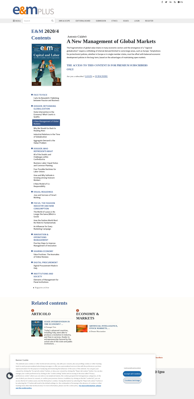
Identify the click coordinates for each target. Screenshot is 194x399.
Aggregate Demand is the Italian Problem (44, 141)
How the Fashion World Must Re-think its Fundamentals (46, 221)
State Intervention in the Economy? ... (57, 323)
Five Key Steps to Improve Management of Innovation (45, 244)
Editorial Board (83, 20)
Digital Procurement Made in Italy (46, 267)
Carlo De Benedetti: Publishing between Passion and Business (46, 99)
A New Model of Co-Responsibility (42, 185)
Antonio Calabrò (77, 36)
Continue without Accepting (132, 368)
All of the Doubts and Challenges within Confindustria (42, 157)
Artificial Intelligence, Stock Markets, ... (103, 327)
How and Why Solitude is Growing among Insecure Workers (44, 177)
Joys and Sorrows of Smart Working (45, 196)
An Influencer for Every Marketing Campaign (43, 227)
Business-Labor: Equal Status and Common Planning (46, 164)
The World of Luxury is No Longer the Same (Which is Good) (45, 214)
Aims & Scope (64, 20)
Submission (101, 20)
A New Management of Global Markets (46, 122)
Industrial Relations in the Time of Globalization (47, 135)
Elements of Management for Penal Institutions (46, 281)
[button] (9, 375)
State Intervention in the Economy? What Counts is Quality (44, 114)
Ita (181, 2)
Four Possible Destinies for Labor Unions (45, 170)
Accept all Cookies (132, 373)
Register (149, 20)
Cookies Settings (132, 380)
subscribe (101, 76)
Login (136, 20)
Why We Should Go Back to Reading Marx (45, 129)
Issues (126, 20)
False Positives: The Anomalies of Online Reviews (46, 255)
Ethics (114, 20)
